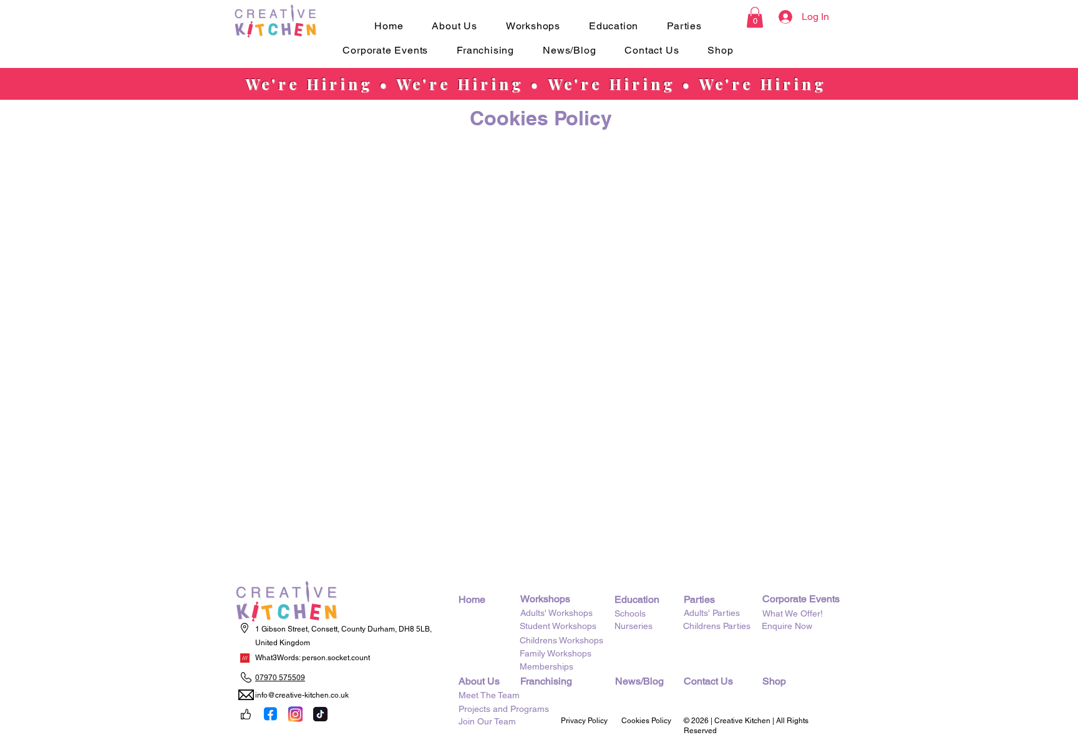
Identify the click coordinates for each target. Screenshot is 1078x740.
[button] (454, 26)
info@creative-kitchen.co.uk (302, 695)
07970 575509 (280, 677)
